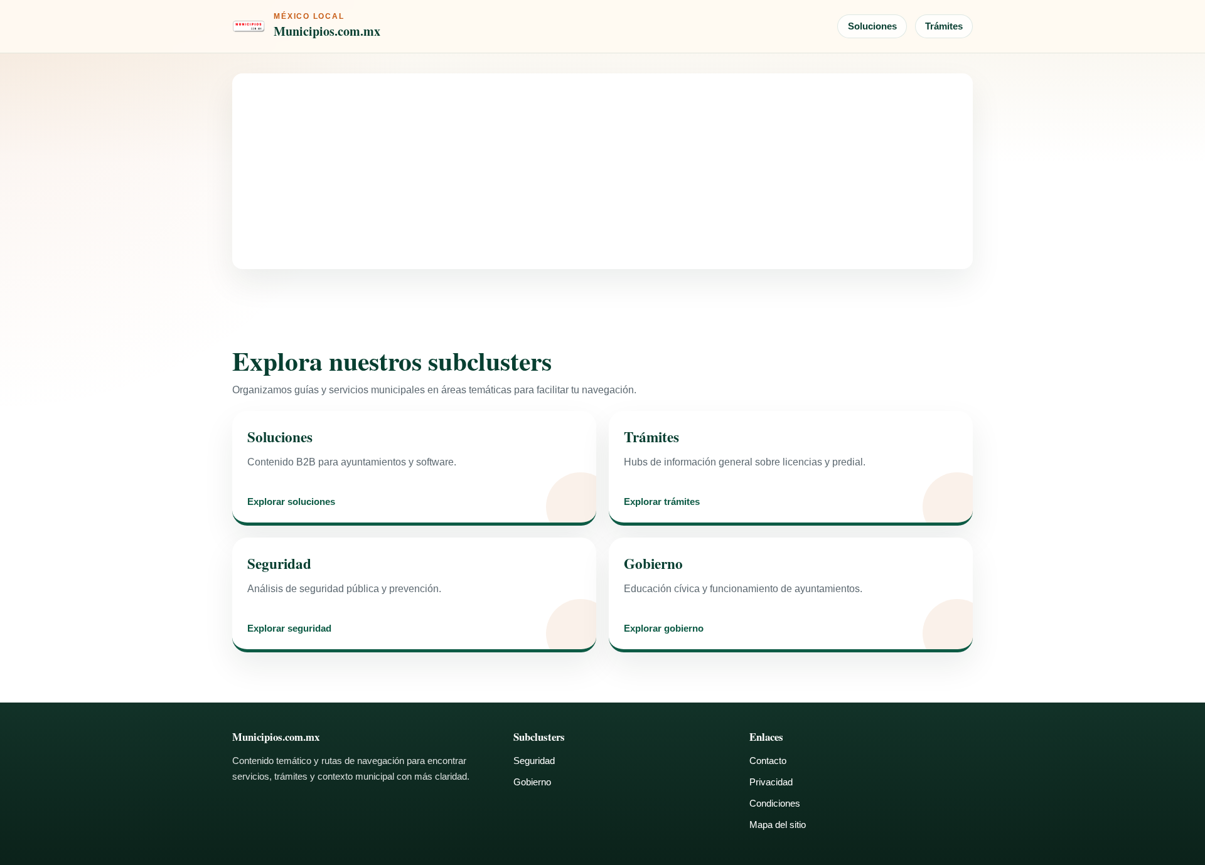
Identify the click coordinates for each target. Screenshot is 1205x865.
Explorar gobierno (664, 629)
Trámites (944, 26)
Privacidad (771, 782)
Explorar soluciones (291, 502)
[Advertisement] (602, 171)
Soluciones (872, 26)
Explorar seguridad (289, 629)
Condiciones (774, 803)
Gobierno (532, 782)
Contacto (767, 760)
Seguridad (534, 760)
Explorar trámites (662, 502)
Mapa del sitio (777, 824)
